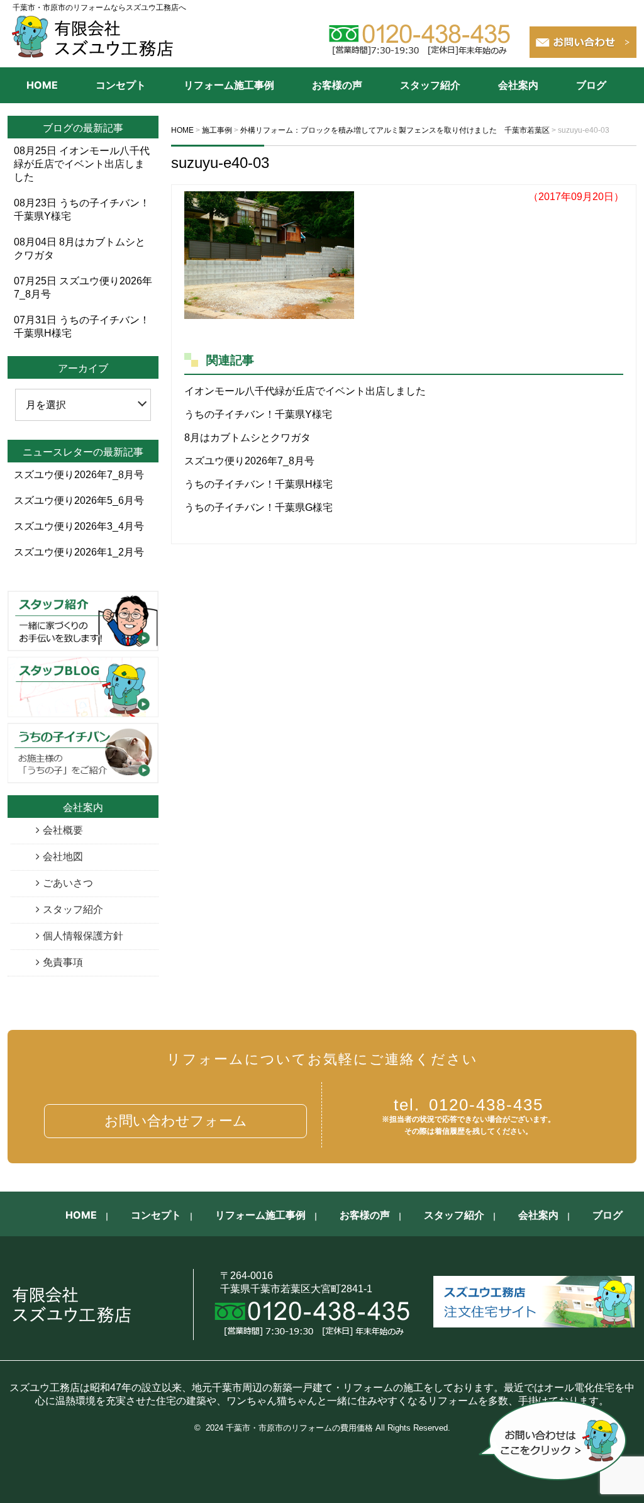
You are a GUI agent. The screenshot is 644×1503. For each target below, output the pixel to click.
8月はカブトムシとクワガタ (247, 437)
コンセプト (121, 85)
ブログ (591, 85)
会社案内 (518, 85)
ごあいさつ (68, 883)
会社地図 (63, 856)
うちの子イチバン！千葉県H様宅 (258, 484)
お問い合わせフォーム (175, 1121)
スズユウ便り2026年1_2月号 (79, 552)
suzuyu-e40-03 (220, 162)
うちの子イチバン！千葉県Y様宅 (258, 414)
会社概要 (63, 830)
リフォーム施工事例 (229, 85)
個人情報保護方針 (83, 935)
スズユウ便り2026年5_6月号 (79, 500)
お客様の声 (337, 85)
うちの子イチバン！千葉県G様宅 (258, 507)
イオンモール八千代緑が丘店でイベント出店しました (305, 391)
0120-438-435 (468, 1105)
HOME (42, 85)
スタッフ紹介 (430, 85)
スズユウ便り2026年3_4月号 (79, 526)
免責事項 (63, 962)
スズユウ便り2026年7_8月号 (249, 460)
